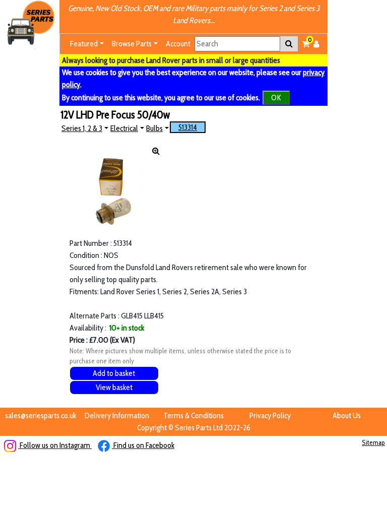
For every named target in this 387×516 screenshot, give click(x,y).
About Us (347, 415)
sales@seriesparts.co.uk (40, 415)
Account (178, 43)
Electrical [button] (124, 128)
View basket (114, 387)
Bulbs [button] (154, 128)
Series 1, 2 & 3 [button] (81, 128)
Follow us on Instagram (55, 445)
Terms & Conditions (193, 415)
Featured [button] (84, 43)
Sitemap (373, 442)
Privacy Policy (270, 415)
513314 (187, 127)
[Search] (289, 43)
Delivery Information (117, 415)
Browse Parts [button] (132, 43)
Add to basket (114, 373)
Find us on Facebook (143, 445)
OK (276, 97)
